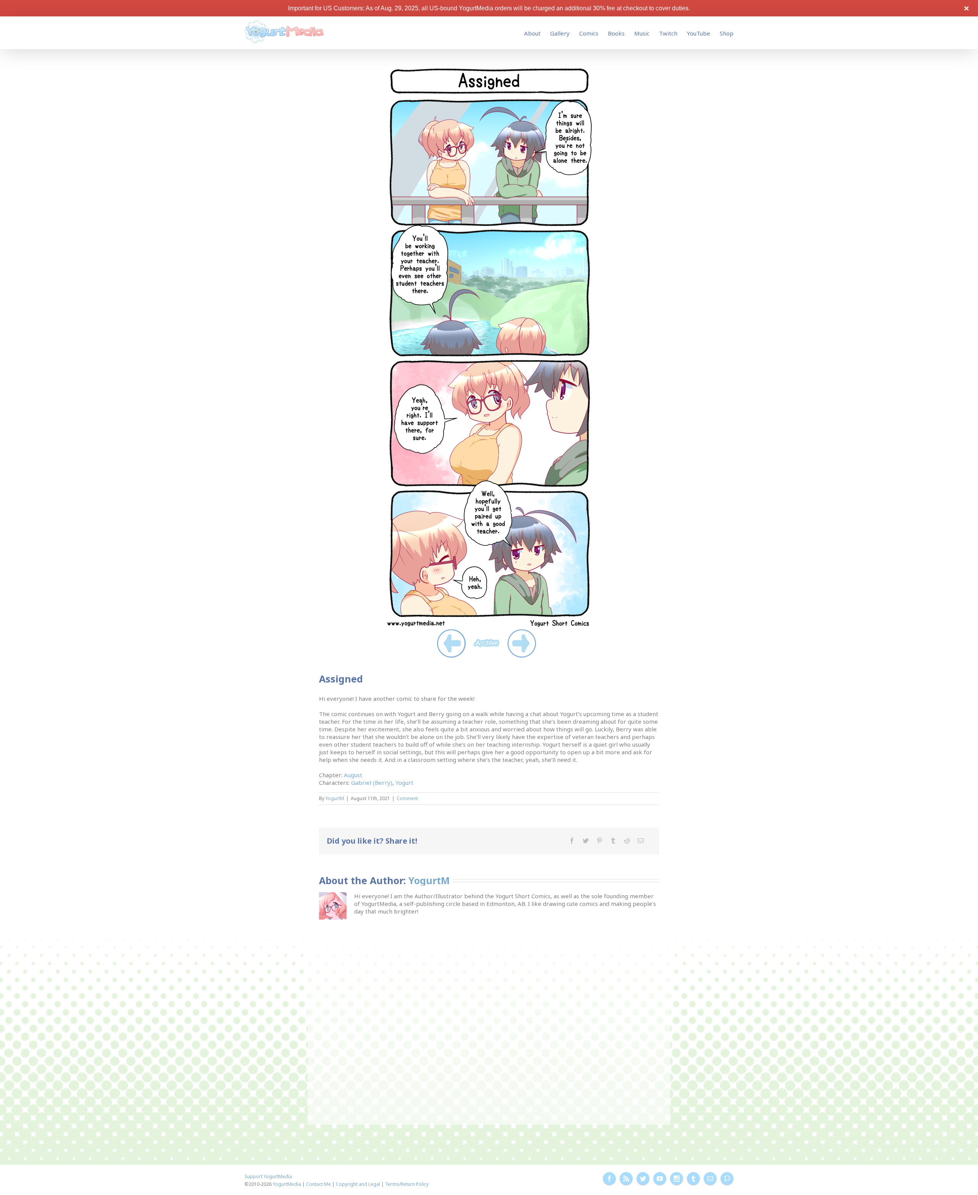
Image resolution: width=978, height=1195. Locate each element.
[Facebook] (572, 841)
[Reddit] (627, 841)
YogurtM (334, 798)
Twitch (668, 33)
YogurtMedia (287, 1184)
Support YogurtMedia (268, 1176)
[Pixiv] (727, 1178)
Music (641, 33)
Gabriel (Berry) (371, 782)
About (532, 33)
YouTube (698, 33)
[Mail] (641, 841)
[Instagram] (676, 1178)
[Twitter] (586, 841)
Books (616, 33)
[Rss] (626, 1178)
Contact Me (318, 1184)
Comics (588, 33)
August (353, 775)
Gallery (560, 33)
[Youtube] (659, 1178)
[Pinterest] (599, 841)
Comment (407, 798)
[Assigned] (489, 68)
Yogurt (404, 782)
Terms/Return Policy (407, 1184)
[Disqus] (489, 1017)
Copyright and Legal (358, 1184)
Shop (727, 33)
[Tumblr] (613, 841)
